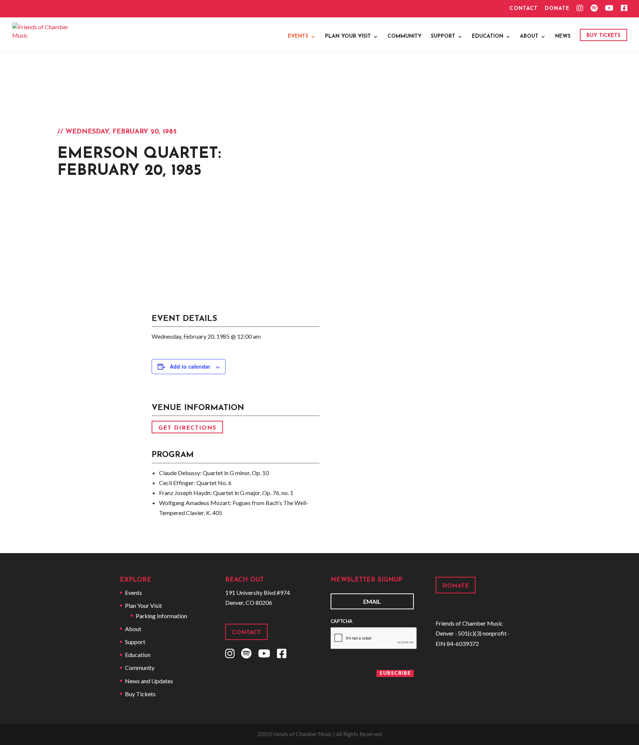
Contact (524, 8)
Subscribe (395, 673)
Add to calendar (190, 366)
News (563, 36)
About (529, 36)
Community (405, 36)
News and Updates (149, 680)
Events (298, 36)
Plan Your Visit (348, 36)
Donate (557, 8)
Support (443, 36)
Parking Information (161, 615)
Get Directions (187, 428)
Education (487, 36)
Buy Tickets (603, 35)
